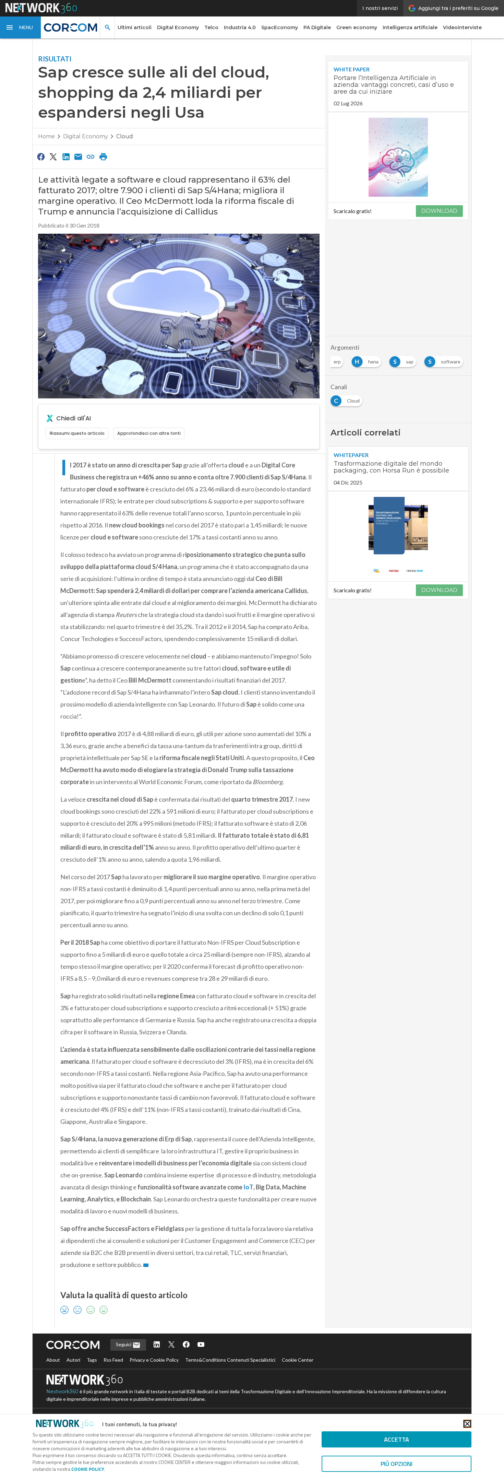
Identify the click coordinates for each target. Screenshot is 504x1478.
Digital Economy (178, 27)
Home (46, 136)
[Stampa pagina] (103, 156)
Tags (92, 1360)
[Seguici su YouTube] (201, 1345)
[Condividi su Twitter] (53, 156)
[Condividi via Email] (78, 156)
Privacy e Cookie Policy (154, 1360)
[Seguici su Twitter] (171, 1345)
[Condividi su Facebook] (40, 156)
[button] (20, 27)
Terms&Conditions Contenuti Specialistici (230, 1360)
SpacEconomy (279, 27)
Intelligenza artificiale (410, 27)
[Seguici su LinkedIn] (157, 1345)
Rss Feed (113, 1360)
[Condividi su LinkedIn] (65, 156)
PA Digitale (317, 27)
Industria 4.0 (240, 27)
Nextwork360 (62, 1391)
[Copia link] (90, 156)
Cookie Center (297, 1360)
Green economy (356, 27)
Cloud (124, 136)
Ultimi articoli (135, 27)
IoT (248, 1187)
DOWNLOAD (439, 211)
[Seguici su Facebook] (186, 1345)
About (53, 1360)
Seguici (124, 1344)
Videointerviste (462, 27)
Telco (211, 27)
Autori (73, 1360)
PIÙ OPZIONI (396, 1463)
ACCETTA (396, 1439)
